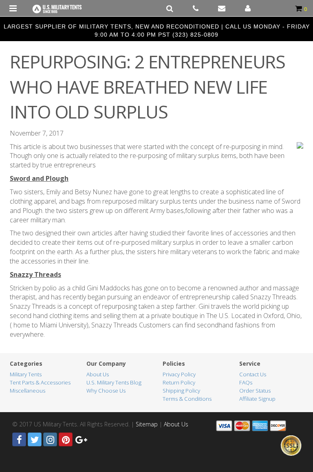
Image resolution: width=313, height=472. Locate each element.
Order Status (255, 390)
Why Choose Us (106, 390)
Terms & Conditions (187, 398)
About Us (97, 374)
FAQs (245, 382)
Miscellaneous (27, 390)
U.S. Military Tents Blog (113, 382)
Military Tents (26, 374)
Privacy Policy (179, 374)
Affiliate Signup (257, 398)
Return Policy (179, 382)
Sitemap (147, 424)
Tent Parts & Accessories (40, 382)
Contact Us (252, 374)
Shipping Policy (181, 390)
